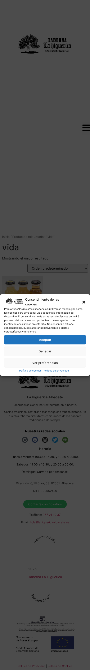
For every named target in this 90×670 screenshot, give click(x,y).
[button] (84, 302)
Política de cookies (30, 370)
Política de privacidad (56, 370)
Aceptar (45, 340)
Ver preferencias (45, 363)
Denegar (45, 351)
